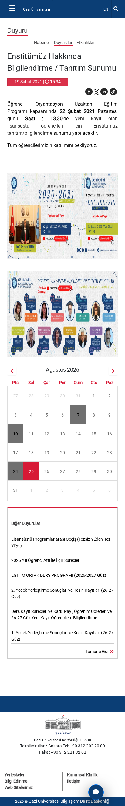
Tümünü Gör (98, 651)
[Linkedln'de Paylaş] (104, 91)
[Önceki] (11, 370)
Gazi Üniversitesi (36, 9)
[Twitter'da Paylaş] (96, 91)
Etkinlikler (85, 42)
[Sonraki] (113, 370)
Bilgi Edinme (16, 781)
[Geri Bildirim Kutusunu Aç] (96, 792)
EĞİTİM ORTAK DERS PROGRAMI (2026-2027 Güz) (58, 575)
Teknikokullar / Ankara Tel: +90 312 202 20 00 (62, 745)
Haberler (42, 42)
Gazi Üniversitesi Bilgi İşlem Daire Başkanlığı (69, 801)
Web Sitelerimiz (19, 787)
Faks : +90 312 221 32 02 (62, 752)
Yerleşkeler (15, 774)
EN (107, 9)
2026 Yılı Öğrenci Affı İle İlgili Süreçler (45, 560)
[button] (113, 91)
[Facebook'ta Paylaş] (88, 91)
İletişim (73, 781)
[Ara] (116, 9)
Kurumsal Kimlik (82, 774)
